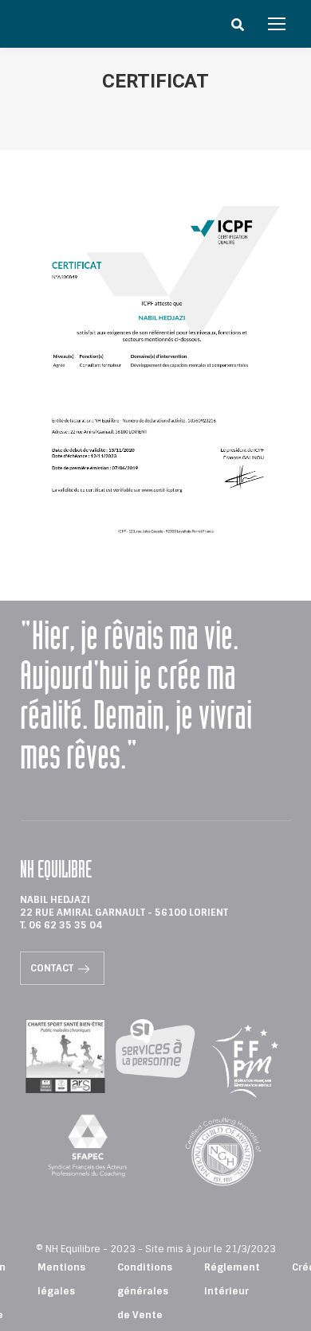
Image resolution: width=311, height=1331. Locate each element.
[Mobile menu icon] (276, 23)
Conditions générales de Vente (144, 1291)
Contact (51, 968)
